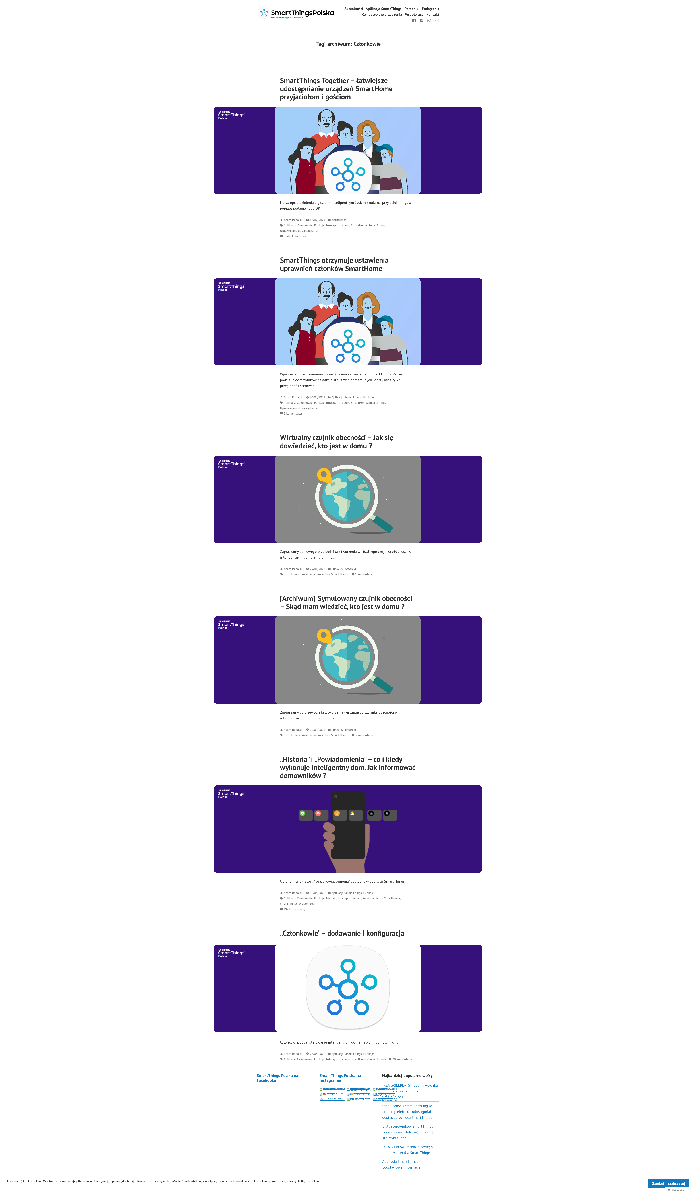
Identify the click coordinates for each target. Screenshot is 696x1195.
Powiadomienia (373, 898)
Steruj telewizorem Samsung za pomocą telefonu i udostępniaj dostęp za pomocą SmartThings (407, 1111)
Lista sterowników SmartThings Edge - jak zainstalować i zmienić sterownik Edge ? (407, 1132)
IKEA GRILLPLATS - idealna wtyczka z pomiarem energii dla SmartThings (410, 1091)
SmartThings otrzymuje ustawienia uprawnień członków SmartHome (334, 264)
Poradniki (412, 8)
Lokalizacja (308, 574)
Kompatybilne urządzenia (382, 14)
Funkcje (319, 225)
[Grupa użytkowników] (421, 20)
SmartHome (359, 225)
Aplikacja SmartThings (384, 8)
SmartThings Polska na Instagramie (340, 1078)
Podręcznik (430, 8)
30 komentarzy (402, 1059)
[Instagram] (429, 20)
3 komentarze (293, 413)
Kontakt (432, 14)
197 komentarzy (294, 909)
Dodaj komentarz (295, 236)
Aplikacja (290, 225)
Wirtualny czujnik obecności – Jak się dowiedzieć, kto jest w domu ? (336, 441)
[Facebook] (415, 20)
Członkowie (305, 225)
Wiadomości (306, 903)
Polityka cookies (308, 1181)
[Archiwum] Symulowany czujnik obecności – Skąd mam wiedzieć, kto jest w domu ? (346, 602)
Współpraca (414, 14)
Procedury (323, 574)
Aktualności (353, 8)
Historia (331, 898)
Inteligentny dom (337, 225)
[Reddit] (436, 20)
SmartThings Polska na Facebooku (277, 1078)
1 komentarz (363, 574)
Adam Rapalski (293, 220)
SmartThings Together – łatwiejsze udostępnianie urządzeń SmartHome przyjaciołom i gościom (336, 88)
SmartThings (377, 225)
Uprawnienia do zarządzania (299, 230)
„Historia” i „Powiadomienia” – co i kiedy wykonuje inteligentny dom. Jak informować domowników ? (347, 767)
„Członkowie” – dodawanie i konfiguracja (342, 933)
